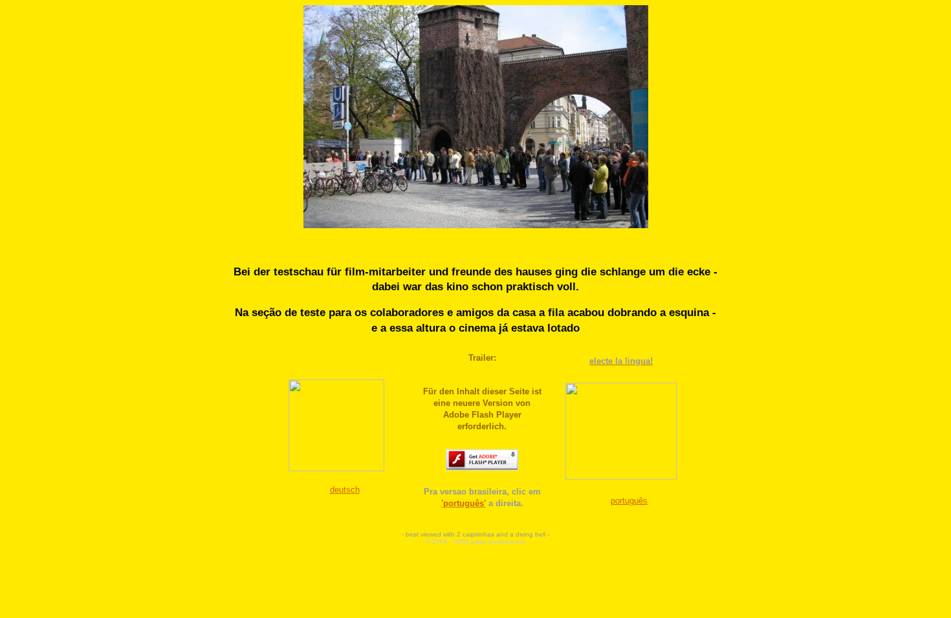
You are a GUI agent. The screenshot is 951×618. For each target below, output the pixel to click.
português (629, 501)
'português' (463, 503)
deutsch (345, 490)
